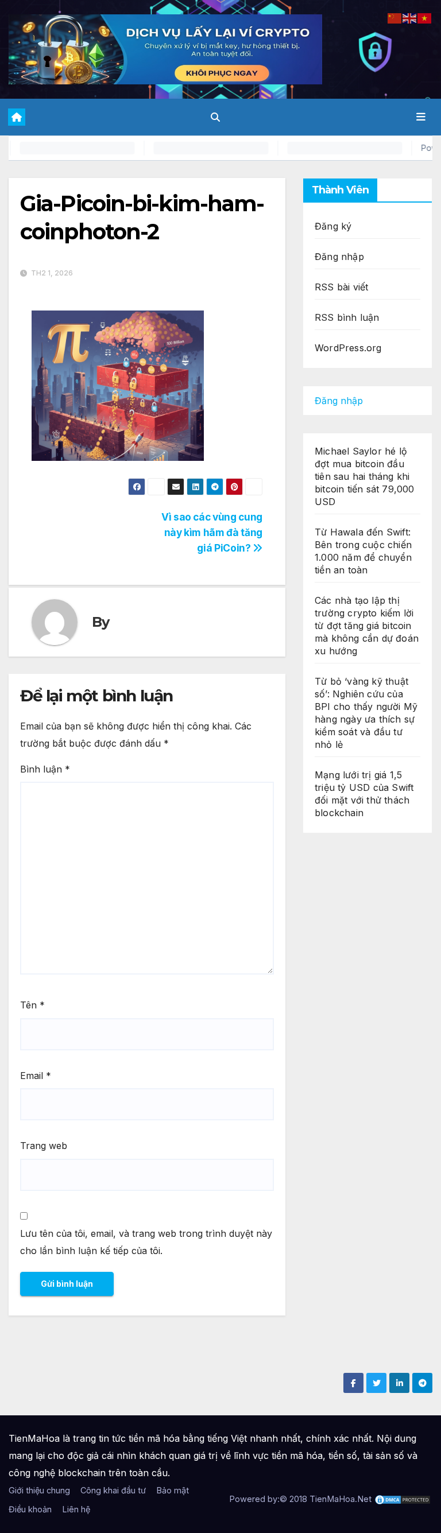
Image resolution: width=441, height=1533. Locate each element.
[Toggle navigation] (420, 117)
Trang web (43, 1145)
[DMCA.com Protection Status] (402, 1499)
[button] (215, 117)
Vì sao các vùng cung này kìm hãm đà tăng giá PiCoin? (211, 532)
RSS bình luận (347, 317)
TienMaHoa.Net (341, 1499)
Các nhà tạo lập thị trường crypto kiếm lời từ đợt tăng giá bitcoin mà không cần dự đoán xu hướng (367, 626)
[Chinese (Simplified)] (395, 17)
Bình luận (45, 769)
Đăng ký (333, 226)
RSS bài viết (341, 287)
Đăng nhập (339, 256)
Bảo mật (172, 1490)
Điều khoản (30, 1509)
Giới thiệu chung (39, 1490)
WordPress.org (348, 348)
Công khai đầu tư (113, 1490)
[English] (410, 17)
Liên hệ (76, 1509)
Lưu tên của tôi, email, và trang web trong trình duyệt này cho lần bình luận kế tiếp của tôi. (146, 1242)
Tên (32, 1005)
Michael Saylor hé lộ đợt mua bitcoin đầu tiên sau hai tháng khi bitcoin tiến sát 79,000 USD (365, 476)
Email (35, 1075)
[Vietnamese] (424, 17)
